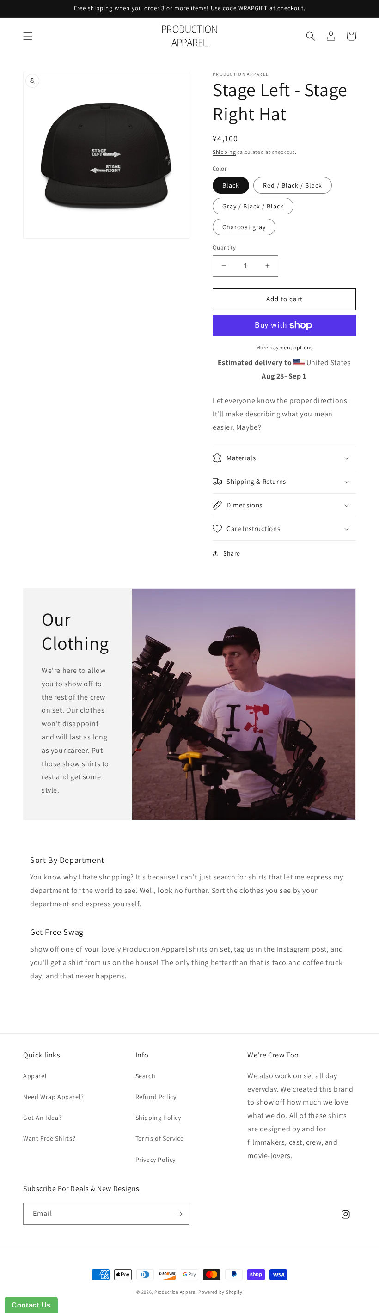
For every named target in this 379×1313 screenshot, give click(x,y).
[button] (28, 36)
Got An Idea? (42, 1117)
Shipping (224, 151)
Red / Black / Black (292, 185)
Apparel (35, 1076)
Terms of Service (159, 1138)
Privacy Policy (155, 1159)
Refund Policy (156, 1097)
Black (230, 185)
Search (145, 1076)
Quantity (224, 247)
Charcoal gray (244, 227)
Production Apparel (175, 1292)
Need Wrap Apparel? (53, 1097)
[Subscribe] (179, 1214)
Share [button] (231, 553)
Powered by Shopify (220, 1292)
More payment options (284, 347)
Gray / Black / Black (253, 206)
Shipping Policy (158, 1117)
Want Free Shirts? (49, 1138)
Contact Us (31, 1305)
